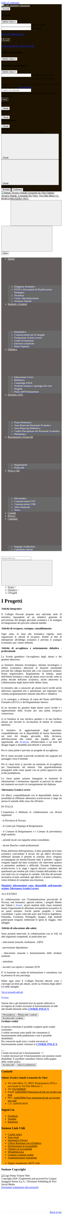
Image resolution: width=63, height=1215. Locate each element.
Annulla (6, 189)
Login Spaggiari (26, 87)
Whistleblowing (16, 1151)
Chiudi (5, 108)
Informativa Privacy (18, 1140)
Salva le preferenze (26, 1065)
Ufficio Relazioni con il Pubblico (24, 1143)
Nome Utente (39, 25)
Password (37, 28)
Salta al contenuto (10, 2)
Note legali (13, 1137)
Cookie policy (15, 1134)
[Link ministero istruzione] (15, 5)
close (5, 253)
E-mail (35, 75)
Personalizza (9, 1015)
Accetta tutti (13, 1018)
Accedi (6, 9)
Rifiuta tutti (27, 1015)
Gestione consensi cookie (21, 1154)
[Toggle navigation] (26, 239)
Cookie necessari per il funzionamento (21, 1053)
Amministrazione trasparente (22, 1157)
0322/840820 (19, 1089)
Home (11, 587)
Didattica (12, 590)
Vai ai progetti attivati (12, 992)
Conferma (17, 189)
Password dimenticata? (13, 34)
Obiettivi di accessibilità (20, 1149)
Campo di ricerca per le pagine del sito (20, 555)
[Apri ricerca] (36, 213)
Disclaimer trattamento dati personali (19, 1187)
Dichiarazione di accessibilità (22, 1146)
